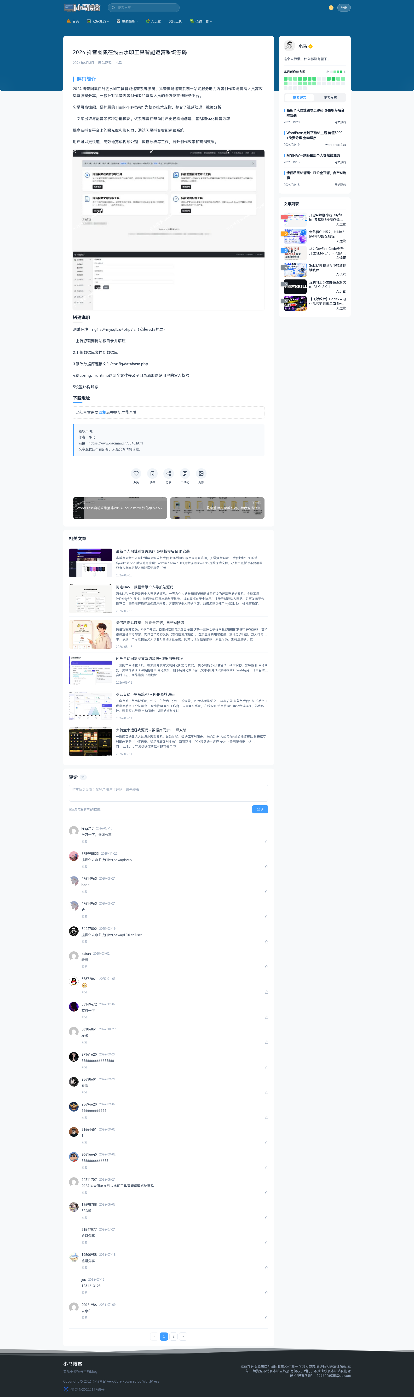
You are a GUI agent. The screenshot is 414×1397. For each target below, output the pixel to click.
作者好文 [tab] (299, 97)
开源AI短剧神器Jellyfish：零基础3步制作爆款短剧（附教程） (326, 217)
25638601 (89, 1079)
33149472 (89, 1004)
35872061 (89, 979)
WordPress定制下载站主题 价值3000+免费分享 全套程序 (314, 135)
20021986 (89, 1304)
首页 (75, 21)
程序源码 (99, 21)
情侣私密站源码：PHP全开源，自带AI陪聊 (316, 175)
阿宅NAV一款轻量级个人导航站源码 (313, 155)
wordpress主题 (335, 145)
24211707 (89, 1179)
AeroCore (114, 1381)
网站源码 (105, 62)
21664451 (89, 1129)
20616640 (89, 1154)
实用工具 (175, 21)
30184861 (89, 1029)
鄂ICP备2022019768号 (87, 1389)
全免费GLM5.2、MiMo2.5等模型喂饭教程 (327, 234)
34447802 (89, 928)
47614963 (89, 878)
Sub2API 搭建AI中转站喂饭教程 (327, 267)
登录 (344, 8)
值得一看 (202, 21)
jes (83, 1279)
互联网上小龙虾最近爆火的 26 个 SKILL (327, 284)
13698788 (89, 1204)
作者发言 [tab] (330, 97)
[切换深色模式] (331, 7)
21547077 (89, 1229)
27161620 (89, 1054)
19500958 (89, 1254)
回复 (84, 841)
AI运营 (156, 21)
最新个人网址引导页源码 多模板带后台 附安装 (316, 113)
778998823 (90, 853)
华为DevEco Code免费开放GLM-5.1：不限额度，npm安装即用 (326, 250)
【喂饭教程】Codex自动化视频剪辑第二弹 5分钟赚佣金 (327, 301)
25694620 (89, 1104)
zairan (86, 953)
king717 (87, 828)
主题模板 (128, 21)
